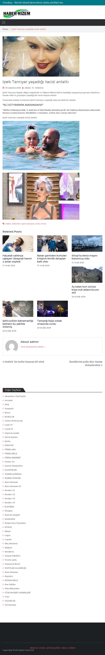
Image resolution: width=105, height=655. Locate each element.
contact (71, 648)
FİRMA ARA (10, 449)
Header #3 (10, 498)
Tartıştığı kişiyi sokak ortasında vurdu (49, 322)
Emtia (7, 441)
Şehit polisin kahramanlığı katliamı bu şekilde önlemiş (18, 323)
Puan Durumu (11, 572)
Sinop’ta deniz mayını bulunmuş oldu (84, 257)
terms (42, 648)
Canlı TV (9, 425)
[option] (43, 2)
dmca (64, 648)
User (7, 597)
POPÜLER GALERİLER (15, 568)
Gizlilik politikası (13, 474)
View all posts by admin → (33, 347)
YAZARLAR (10, 601)
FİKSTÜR (9, 445)
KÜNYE (8, 527)
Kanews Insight (12, 515)
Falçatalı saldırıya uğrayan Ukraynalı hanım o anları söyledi (17, 258)
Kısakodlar (10, 519)
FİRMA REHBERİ (12, 457)
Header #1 (10, 490)
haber (8, 224)
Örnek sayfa (11, 560)
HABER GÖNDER (13, 478)
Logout (8, 539)
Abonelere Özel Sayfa (15, 396)
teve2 (43, 224)
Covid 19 (9, 429)
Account (9, 400)
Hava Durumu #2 (13, 486)
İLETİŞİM (9, 507)
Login (7, 535)
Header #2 (10, 494)
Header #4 (10, 502)
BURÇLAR (9, 417)
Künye (8, 531)
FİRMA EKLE (11, 453)
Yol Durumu (10, 605)
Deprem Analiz (12, 433)
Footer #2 (9, 462)
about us (34, 648)
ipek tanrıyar (28, 224)
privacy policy (53, 648)
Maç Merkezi (11, 543)
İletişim (8, 511)
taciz (37, 224)
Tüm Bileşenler (12, 588)
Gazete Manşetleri (14, 466)
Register (9, 576)
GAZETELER (11, 470)
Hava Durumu (11, 482)
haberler (16, 224)
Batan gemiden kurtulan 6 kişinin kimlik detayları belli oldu (52, 258)
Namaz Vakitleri (12, 556)
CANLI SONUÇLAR (14, 421)
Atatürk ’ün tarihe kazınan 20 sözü (24, 361)
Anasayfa (9, 408)
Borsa (7, 412)
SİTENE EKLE (11, 580)
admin (28, 88)
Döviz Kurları (11, 437)
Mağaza (8, 547)
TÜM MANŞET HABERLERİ (17, 592)
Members (9, 552)
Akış (7, 404)
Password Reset (12, 564)
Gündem (39, 88)
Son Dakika (10, 584)
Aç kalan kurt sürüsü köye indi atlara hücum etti (85, 289)
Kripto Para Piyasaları (15, 523)
